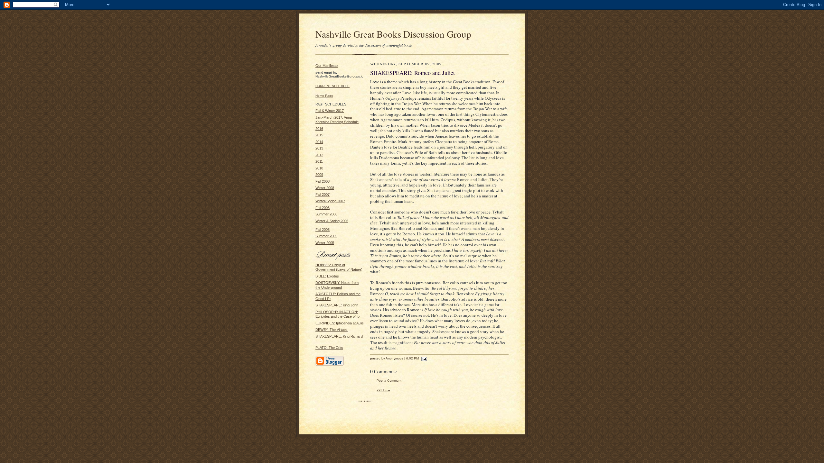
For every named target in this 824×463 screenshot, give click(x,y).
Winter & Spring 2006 (331, 221)
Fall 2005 (322, 230)
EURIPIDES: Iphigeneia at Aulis (339, 323)
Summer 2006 (326, 214)
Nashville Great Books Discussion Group (393, 34)
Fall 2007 (322, 194)
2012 (319, 155)
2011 (319, 161)
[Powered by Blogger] (329, 365)
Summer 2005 (326, 236)
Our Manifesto (326, 66)
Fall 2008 (322, 181)
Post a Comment (389, 380)
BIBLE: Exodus (327, 276)
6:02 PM (412, 358)
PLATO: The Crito (329, 348)
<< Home (383, 390)
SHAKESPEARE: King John (336, 305)
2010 (319, 168)
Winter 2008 (324, 188)
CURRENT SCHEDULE (332, 86)
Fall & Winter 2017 (329, 111)
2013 (319, 148)
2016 (319, 129)
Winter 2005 (324, 243)
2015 (319, 135)
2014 (319, 142)
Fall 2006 (322, 208)
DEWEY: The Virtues (331, 329)
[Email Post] (423, 358)
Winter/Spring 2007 (330, 201)
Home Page (324, 95)
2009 (319, 175)
